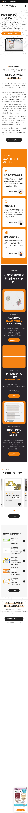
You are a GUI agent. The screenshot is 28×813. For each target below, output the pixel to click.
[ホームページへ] (9, 6)
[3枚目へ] (13, 510)
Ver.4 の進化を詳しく (13, 139)
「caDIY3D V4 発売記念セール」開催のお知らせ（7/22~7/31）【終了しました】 (14, 1)
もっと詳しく (13, 340)
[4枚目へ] (14, 510)
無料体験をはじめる (13, 618)
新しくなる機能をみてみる (10, 33)
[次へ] (20, 510)
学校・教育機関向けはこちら (13, 622)
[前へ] (8, 510)
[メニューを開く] (25, 6)
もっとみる (13, 516)
